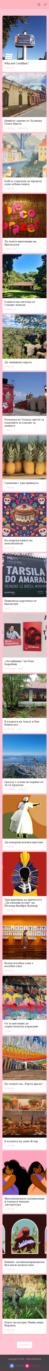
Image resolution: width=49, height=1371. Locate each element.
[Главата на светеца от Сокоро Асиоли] (24, 276)
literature (9, 128)
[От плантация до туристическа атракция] (24, 998)
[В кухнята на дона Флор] (24, 1116)
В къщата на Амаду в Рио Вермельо (21, 722)
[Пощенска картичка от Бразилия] (24, 575)
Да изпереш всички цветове (23, 842)
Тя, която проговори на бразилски (20, 242)
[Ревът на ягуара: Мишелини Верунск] (24, 1297)
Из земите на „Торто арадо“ (23, 1083)
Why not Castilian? (16, 63)
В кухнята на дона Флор (21, 1141)
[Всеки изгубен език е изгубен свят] (24, 937)
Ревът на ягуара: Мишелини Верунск (23, 1323)
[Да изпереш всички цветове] (24, 817)
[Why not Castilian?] (24, 38)
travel (8, 430)
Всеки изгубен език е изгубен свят (18, 964)
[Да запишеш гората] (24, 337)
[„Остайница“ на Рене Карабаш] (24, 636)
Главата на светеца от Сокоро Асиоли (19, 303)
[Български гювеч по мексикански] (24, 515)
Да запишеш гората (18, 362)
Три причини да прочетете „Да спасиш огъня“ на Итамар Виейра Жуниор (23, 902)
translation (22, 128)
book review (10, 669)
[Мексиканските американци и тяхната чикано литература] (24, 1173)
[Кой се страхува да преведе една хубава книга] (24, 155)
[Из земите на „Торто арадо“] (24, 1058)
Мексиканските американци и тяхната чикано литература (24, 1201)
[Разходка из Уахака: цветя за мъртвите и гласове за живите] (24, 394)
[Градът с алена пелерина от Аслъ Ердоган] (24, 756)
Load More (25, 1344)
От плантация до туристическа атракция (21, 1024)
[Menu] (45, 4)
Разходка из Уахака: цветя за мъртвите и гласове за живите (24, 422)
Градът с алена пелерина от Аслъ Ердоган (24, 783)
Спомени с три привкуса (21, 483)
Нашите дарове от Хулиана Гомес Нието (23, 122)
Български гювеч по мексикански (18, 541)
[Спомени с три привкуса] (24, 457)
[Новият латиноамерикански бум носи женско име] (24, 1236)
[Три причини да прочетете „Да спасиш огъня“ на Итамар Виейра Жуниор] (24, 874)
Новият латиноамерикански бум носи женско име (24, 1263)
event (7, 608)
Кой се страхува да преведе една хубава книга (23, 182)
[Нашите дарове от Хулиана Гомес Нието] (24, 95)
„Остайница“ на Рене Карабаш (19, 662)
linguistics (10, 68)
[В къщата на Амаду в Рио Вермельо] (24, 696)
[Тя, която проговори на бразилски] (24, 216)
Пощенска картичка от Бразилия (20, 602)
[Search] (39, 4)
